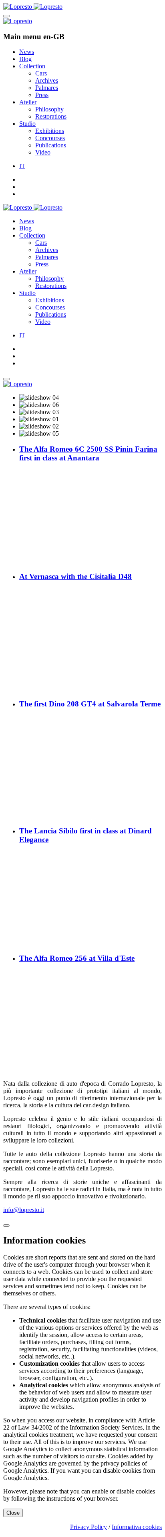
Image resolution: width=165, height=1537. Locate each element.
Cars (41, 73)
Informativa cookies (137, 1526)
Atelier (27, 102)
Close (13, 1513)
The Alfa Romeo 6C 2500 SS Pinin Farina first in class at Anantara (88, 453)
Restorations (50, 116)
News (26, 51)
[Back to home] (32, 6)
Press (41, 94)
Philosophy (49, 109)
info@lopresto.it (23, 1209)
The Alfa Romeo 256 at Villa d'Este (77, 958)
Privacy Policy (88, 1526)
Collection (32, 66)
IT (22, 166)
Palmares (46, 87)
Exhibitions (49, 130)
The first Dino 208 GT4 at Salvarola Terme (90, 704)
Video (42, 152)
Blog (25, 59)
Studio (27, 123)
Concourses (50, 138)
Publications (50, 145)
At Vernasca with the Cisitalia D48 (75, 576)
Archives (46, 80)
